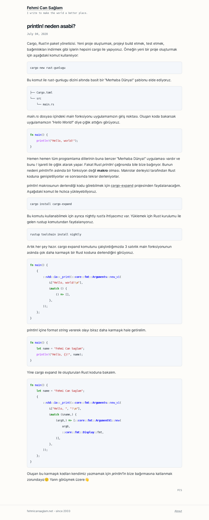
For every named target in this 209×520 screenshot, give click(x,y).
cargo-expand (122, 186)
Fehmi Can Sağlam (45, 7)
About (178, 511)
